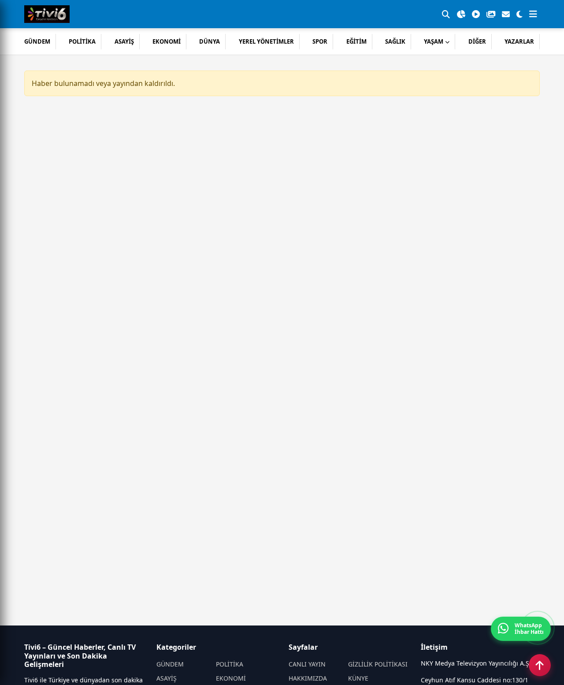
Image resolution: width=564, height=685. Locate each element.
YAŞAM (433, 41)
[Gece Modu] (519, 14)
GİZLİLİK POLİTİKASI (378, 664)
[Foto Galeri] (491, 14)
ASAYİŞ (124, 41)
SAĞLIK (395, 41)
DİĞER (477, 41)
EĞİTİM (356, 41)
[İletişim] (505, 14)
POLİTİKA (82, 41)
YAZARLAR (519, 41)
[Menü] (533, 14)
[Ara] (446, 14)
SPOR (319, 41)
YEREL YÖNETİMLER (266, 41)
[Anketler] (461, 14)
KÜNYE (358, 678)
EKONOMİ (166, 41)
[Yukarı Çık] (540, 665)
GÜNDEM (37, 41)
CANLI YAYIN (307, 664)
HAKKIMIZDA (308, 678)
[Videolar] (475, 14)
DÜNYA (209, 41)
